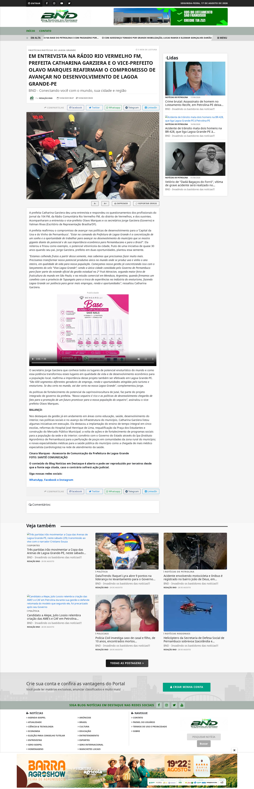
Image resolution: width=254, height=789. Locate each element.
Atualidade (34, 722)
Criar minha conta (187, 687)
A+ (105, 203)
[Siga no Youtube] (61, 3)
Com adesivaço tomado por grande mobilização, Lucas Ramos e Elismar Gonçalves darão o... (149, 37)
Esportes (84, 740)
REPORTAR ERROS (147, 203)
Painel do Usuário (143, 722)
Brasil (83, 722)
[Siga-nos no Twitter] (174, 705)
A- (95, 203)
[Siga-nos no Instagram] (166, 705)
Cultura (84, 726)
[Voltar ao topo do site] (249, 473)
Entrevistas (34, 740)
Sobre (136, 731)
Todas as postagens (126, 663)
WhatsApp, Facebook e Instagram (51, 480)
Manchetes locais (90, 749)
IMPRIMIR (122, 203)
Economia (33, 731)
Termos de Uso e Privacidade (149, 726)
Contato (45, 31)
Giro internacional (91, 744)
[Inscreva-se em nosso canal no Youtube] (182, 705)
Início (30, 31)
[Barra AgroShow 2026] (127, 770)
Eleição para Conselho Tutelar (46, 735)
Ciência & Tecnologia (40, 726)
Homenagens (35, 749)
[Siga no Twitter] (69, 3)
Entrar (35, 3)
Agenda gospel (36, 717)
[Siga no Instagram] (54, 3)
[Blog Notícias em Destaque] (58, 16)
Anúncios (85, 717)
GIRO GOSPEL (34, 744)
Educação (85, 731)
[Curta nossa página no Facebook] (159, 705)
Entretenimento (89, 735)
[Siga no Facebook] (46, 3)
